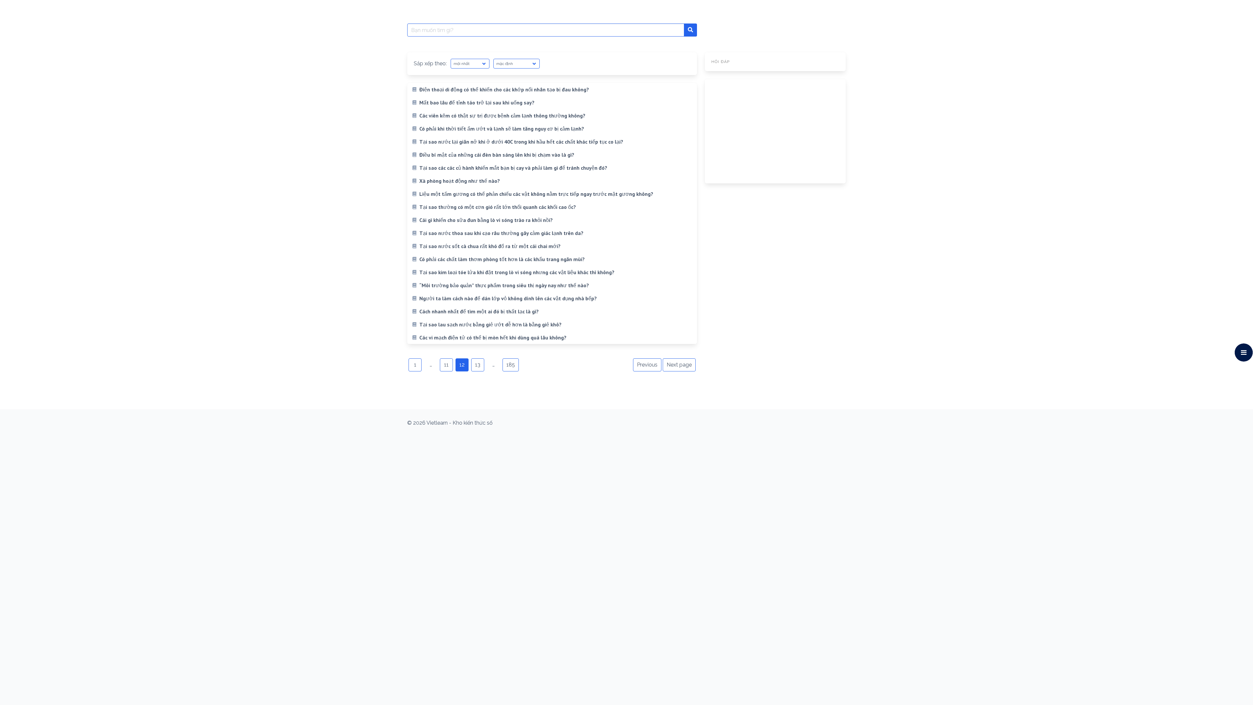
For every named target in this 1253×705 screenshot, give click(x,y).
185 (510, 365)
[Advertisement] (775, 131)
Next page (679, 365)
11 (446, 365)
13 (477, 365)
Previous (647, 365)
